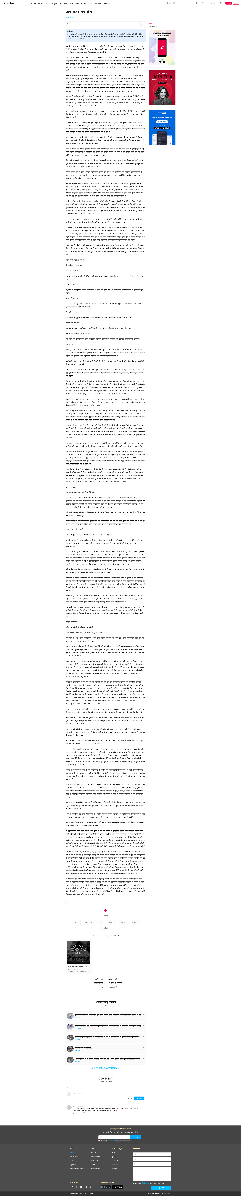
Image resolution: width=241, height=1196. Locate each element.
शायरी (71, 3)
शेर (35, 3)
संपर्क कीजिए (94, 1160)
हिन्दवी (113, 1152)
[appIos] (117, 1187)
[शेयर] (137, 24)
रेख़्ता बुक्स (114, 1169)
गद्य (61, 3)
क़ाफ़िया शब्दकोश (75, 1156)
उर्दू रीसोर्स (73, 1165)
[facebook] (72, 1186)
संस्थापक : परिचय (96, 1156)
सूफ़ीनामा (114, 1156)
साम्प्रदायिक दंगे (88, 922)
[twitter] (76, 1186)
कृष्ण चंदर (69, 17)
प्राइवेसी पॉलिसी (74, 1193)
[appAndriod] (105, 1187)
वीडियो (48, 3)
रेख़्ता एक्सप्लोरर (95, 1169)
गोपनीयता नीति (112, 1141)
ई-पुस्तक (55, 3)
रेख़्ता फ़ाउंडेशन (95, 1152)
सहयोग (72, 1152)
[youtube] (81, 1186)
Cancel (129, 1098)
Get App (229, 3)
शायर (30, 3)
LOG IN (213, 3)
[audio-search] (196, 3)
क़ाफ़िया (83, 3)
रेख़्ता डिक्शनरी (116, 1160)
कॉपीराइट (91, 1193)
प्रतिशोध (111, 922)
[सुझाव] (68, 24)
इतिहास (134, 922)
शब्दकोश (40, 3)
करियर (93, 1165)
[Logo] (9, 3)
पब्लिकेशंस (106, 3)
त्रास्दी (100, 922)
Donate (236, 3)
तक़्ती (90, 3)
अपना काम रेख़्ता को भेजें (77, 1169)
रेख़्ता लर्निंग (115, 1165)
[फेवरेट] (143, 24)
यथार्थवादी (105, 928)
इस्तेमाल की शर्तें (83, 1193)
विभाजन (123, 922)
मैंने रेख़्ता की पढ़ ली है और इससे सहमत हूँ (116, 1141)
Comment (139, 1098)
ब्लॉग (65, 3)
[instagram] (85, 1186)
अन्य (113, 3)
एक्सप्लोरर (97, 3)
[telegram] (90, 1186)
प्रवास (76, 922)
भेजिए (162, 1188)
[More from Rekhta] (221, 3)
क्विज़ (77, 3)
